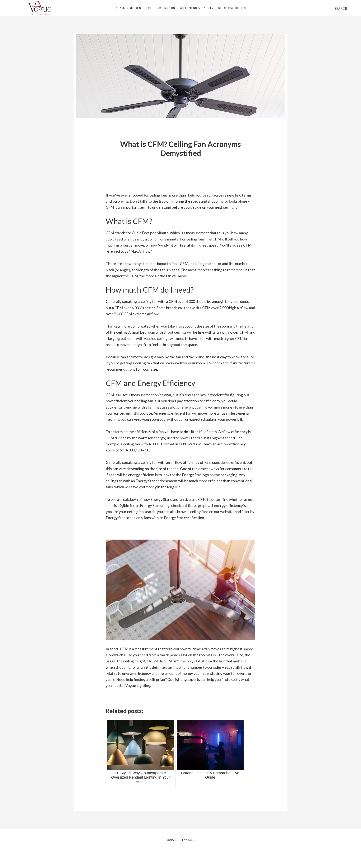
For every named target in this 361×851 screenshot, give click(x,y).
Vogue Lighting (39, 8)
